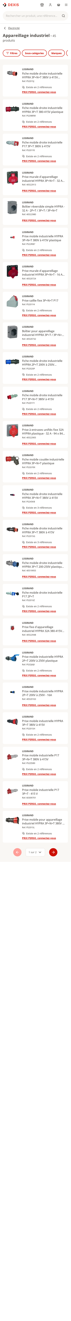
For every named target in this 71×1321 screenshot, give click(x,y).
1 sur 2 (33, 852)
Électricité (14, 28)
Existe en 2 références (39, 87)
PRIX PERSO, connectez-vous (39, 92)
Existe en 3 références (39, 507)
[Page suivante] (53, 852)
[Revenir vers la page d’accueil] (11, 5)
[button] (35, 16)
